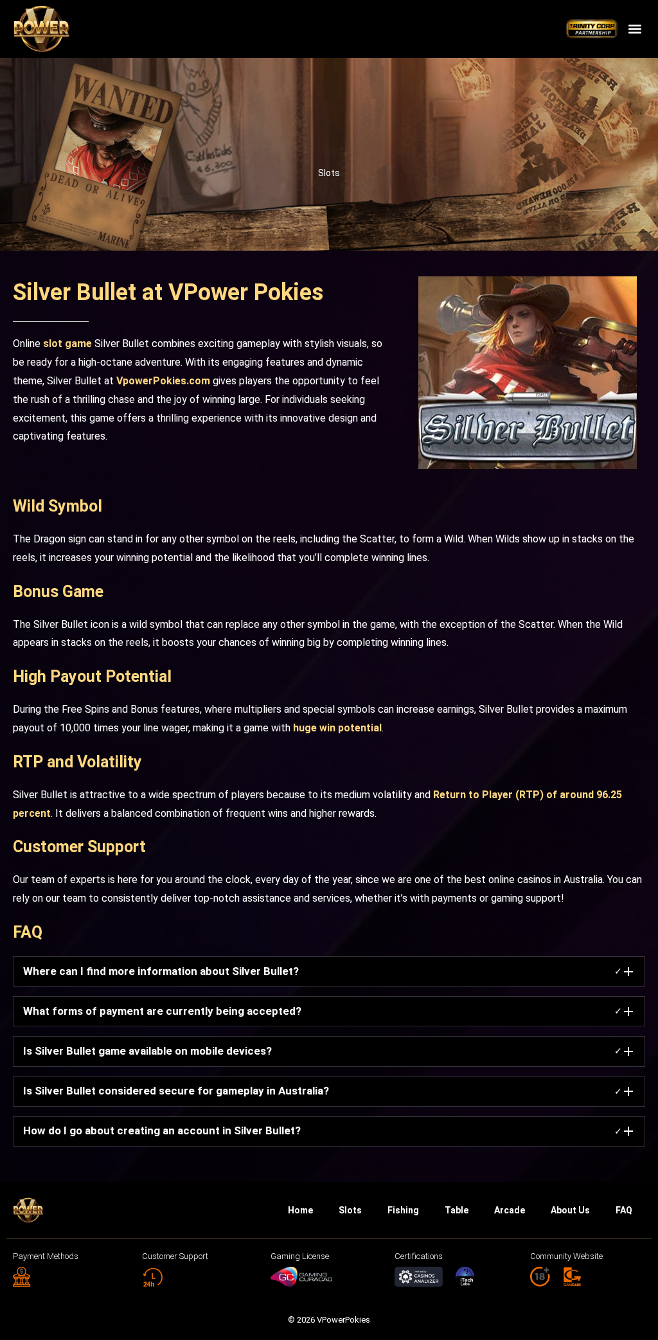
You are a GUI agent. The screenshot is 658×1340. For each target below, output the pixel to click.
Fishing (403, 1210)
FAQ (624, 1210)
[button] (634, 29)
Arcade (509, 1210)
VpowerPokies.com (163, 381)
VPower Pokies (245, 292)
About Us (570, 1210)
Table (456, 1210)
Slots (329, 173)
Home (300, 1210)
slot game (67, 343)
